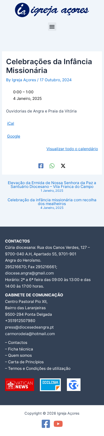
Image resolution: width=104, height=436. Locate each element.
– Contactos (16, 342)
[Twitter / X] (63, 165)
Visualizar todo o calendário (72, 148)
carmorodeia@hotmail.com (30, 333)
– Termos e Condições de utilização (37, 368)
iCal (10, 123)
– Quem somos (18, 355)
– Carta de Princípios (24, 362)
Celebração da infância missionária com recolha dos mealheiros (52, 204)
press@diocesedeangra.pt (29, 327)
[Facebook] (40, 165)
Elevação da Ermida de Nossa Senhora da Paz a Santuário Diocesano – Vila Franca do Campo (52, 186)
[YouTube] (58, 423)
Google (13, 136)
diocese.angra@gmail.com (29, 273)
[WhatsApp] (52, 165)
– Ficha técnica (19, 349)
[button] (52, 26)
